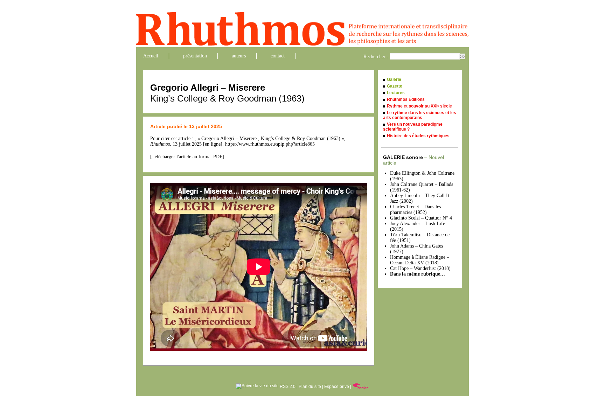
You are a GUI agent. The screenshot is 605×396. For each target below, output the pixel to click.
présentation (195, 55)
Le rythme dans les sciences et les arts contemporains (419, 115)
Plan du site (310, 386)
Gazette (394, 86)
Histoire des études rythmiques (418, 135)
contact (278, 55)
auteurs (239, 55)
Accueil (150, 55)
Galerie (394, 79)
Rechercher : (375, 56)
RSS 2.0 (287, 386)
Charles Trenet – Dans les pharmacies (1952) (415, 209)
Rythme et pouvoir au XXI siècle (419, 106)
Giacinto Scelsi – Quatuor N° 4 (421, 218)
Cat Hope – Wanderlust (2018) (420, 268)
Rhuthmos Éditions (406, 99)
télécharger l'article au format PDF (187, 156)
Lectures (396, 92)
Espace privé (336, 386)
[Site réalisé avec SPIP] (360, 386)
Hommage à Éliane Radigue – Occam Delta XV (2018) (419, 260)
